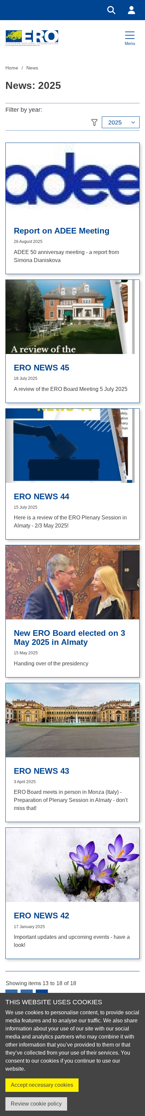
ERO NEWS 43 (41, 771)
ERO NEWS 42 (41, 915)
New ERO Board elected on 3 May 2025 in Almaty (69, 637)
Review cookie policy (36, 1104)
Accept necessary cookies (42, 1085)
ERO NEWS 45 (41, 367)
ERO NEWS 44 (41, 496)
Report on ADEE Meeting (62, 230)
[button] (130, 38)
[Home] (31, 38)
